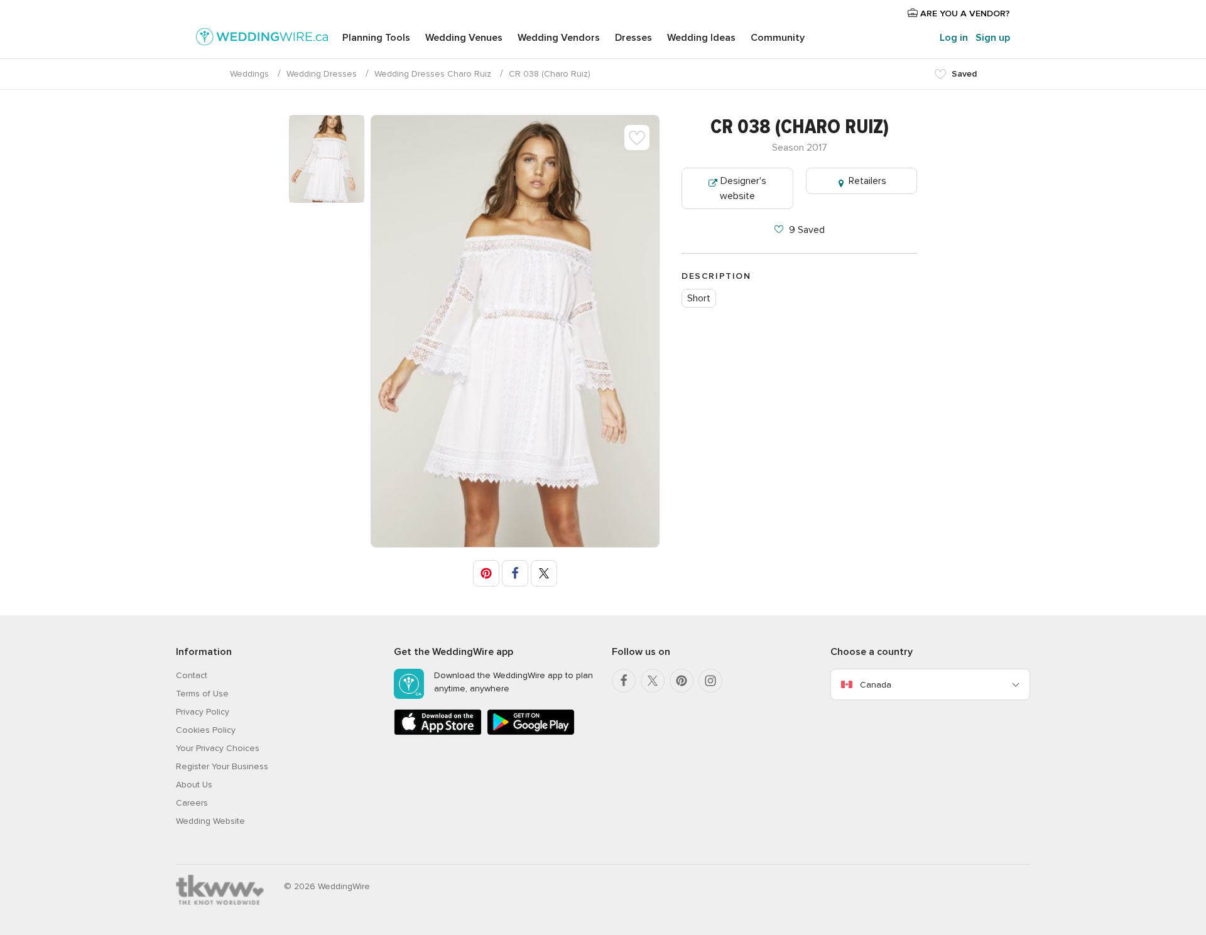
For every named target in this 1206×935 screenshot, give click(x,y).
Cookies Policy (206, 730)
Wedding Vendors (559, 37)
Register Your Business (222, 766)
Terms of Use (202, 693)
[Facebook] (624, 681)
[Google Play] (531, 732)
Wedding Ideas (701, 37)
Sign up (992, 37)
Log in (954, 37)
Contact (191, 675)
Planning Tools (376, 37)
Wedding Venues (464, 37)
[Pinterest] (681, 681)
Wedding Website (210, 821)
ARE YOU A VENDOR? (964, 13)
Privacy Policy (202, 711)
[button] (486, 573)
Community (778, 37)
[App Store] (438, 732)
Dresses (633, 37)
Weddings (249, 73)
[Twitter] (653, 681)
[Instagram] (710, 681)
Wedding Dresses (321, 73)
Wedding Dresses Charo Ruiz (432, 73)
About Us (194, 784)
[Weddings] (262, 39)
